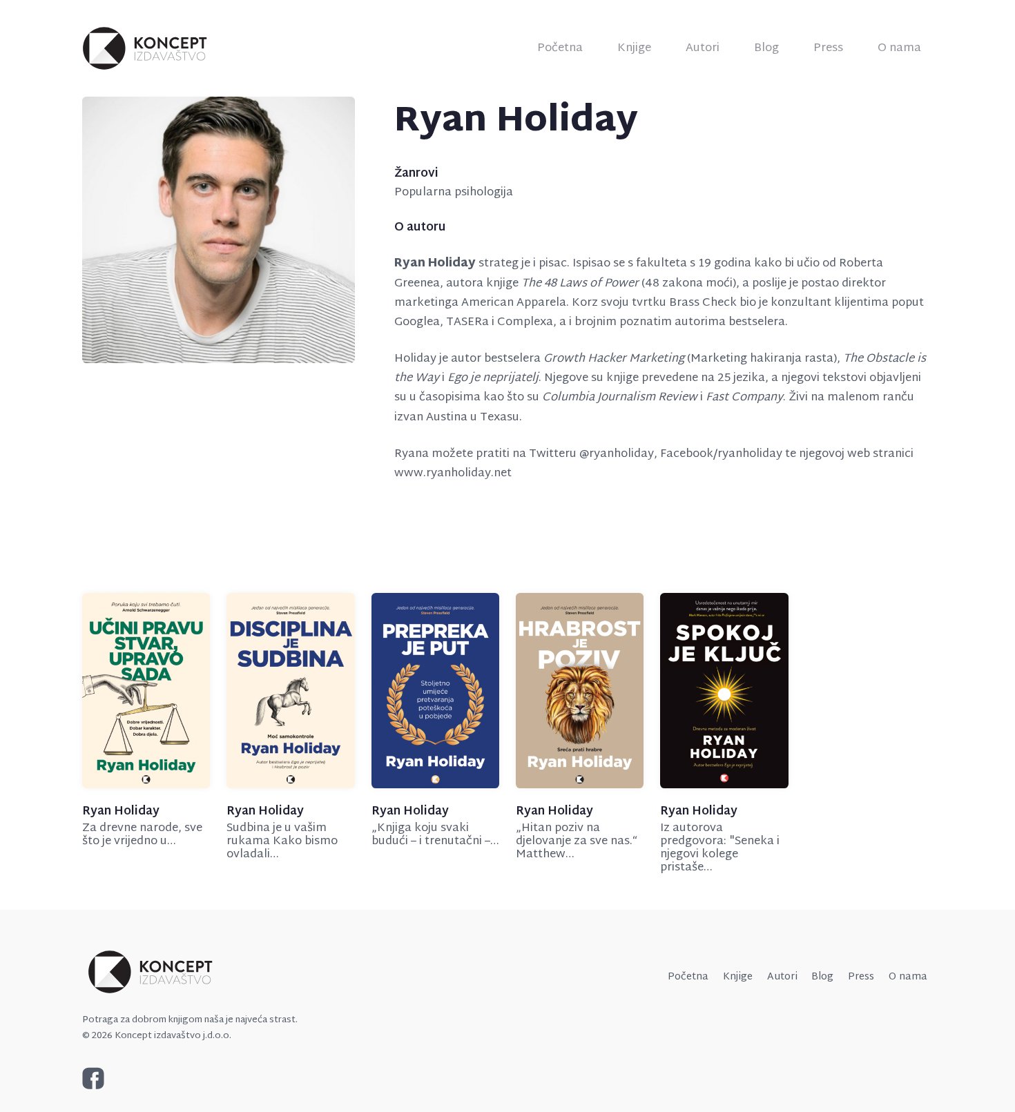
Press (828, 48)
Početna (560, 48)
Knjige (634, 48)
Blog (766, 48)
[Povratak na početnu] (146, 48)
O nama (899, 48)
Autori (702, 48)
